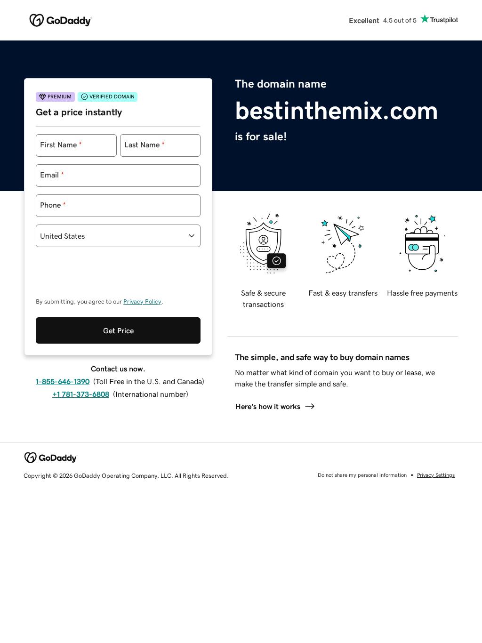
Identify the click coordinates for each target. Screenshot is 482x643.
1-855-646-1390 (62, 381)
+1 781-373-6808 (80, 394)
